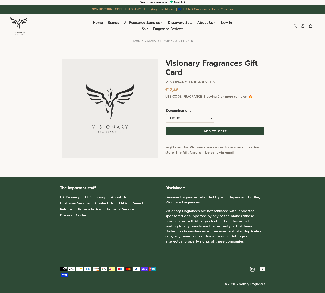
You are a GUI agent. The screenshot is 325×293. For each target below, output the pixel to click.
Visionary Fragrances (251, 284)
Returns (66, 209)
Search (138, 203)
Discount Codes (73, 215)
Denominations (178, 110)
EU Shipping (95, 197)
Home (136, 41)
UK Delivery (69, 197)
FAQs (123, 203)
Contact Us (104, 203)
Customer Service (75, 203)
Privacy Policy (89, 209)
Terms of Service (120, 209)
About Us (118, 197)
